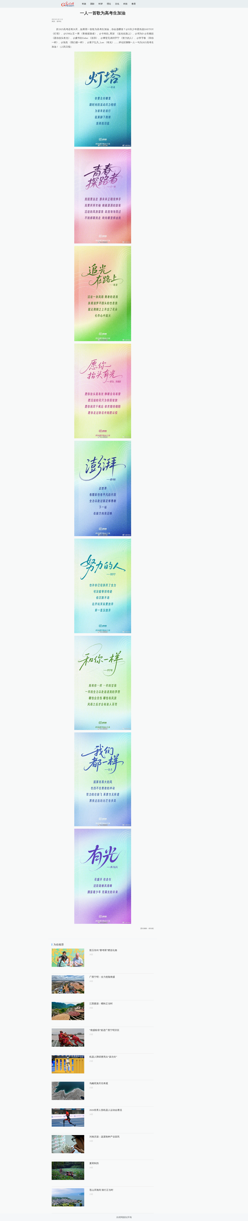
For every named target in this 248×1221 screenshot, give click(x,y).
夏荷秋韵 (94, 1163)
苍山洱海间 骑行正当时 (101, 1190)
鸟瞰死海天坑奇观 (98, 1083)
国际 (92, 4)
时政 (84, 4)
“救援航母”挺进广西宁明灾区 (104, 1030)
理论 (109, 4)
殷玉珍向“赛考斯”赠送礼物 (103, 950)
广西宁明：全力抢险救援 (102, 977)
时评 (101, 4)
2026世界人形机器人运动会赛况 (105, 1110)
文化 (117, 4)
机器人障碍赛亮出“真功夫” (103, 1057)
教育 (134, 4)
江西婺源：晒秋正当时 (101, 1003)
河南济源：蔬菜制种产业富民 (104, 1136)
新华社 (59, 21)
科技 (125, 4)
